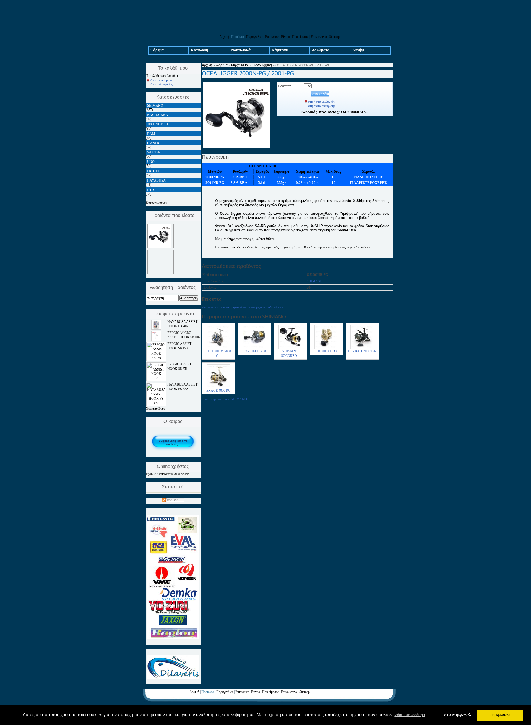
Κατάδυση (199, 50)
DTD (150, 190)
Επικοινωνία (319, 37)
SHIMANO (315, 281)
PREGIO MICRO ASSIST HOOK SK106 (183, 335)
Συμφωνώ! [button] (500, 715)
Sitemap (334, 37)
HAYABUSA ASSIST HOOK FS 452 (182, 387)
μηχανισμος (238, 307)
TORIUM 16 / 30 (254, 351)
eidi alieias (222, 307)
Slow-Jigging (262, 65)
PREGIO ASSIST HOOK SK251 (179, 366)
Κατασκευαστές (156, 203)
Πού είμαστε (300, 37)
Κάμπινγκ (280, 50)
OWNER (153, 143)
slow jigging (257, 307)
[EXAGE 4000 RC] (218, 387)
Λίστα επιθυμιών (161, 80)
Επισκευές (272, 37)
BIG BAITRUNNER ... (362, 353)
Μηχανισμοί (240, 65)
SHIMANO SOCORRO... (290, 353)
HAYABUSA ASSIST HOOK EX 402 (182, 324)
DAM (151, 134)
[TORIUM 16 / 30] (254, 348)
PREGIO (153, 171)
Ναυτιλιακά (241, 50)
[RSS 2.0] (173, 499)
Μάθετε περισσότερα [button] (409, 715)
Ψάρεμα (157, 50)
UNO (151, 162)
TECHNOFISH (157, 124)
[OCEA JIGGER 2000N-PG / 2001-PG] (236, 147)
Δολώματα (320, 50)
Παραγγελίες (254, 37)
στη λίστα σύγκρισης (321, 106)
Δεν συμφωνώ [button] (457, 715)
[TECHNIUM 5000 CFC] (218, 348)
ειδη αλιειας (275, 307)
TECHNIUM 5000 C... (218, 353)
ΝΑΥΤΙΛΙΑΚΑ (157, 115)
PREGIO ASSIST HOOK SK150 (179, 346)
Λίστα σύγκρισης (161, 84)
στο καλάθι (320, 94)
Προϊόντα (237, 37)
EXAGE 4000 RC (218, 390)
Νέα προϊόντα (155, 408)
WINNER (153, 152)
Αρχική (224, 37)
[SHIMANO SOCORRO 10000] (290, 348)
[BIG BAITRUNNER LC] (362, 348)
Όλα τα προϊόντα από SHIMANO (224, 399)
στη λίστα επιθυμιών (321, 101)
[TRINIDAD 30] (326, 348)
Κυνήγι (358, 50)
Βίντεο (285, 37)
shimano (207, 307)
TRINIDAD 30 (326, 351)
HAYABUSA (156, 180)
